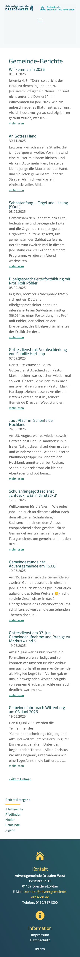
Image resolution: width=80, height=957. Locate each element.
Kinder (10, 820)
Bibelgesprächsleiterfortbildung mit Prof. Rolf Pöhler (39, 281)
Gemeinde (12, 825)
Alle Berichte (14, 809)
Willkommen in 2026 (27, 69)
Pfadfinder (12, 814)
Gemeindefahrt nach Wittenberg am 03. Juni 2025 (37, 710)
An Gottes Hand (22, 136)
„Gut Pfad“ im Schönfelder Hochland (31, 422)
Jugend (10, 830)
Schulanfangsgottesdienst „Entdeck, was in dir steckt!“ (33, 493)
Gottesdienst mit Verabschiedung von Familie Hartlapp (38, 352)
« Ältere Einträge (20, 779)
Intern (40, 949)
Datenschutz (40, 940)
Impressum (40, 935)
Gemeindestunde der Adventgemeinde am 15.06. (32, 564)
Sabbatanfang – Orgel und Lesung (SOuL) (38, 205)
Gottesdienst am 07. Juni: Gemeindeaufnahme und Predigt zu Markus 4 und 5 (39, 637)
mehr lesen (16, 123)
